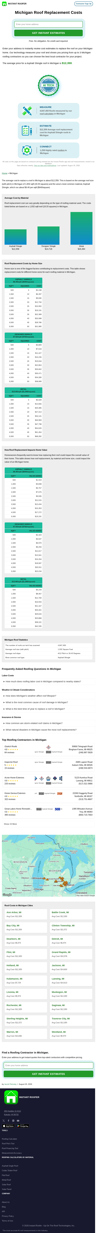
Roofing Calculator (9, 1139)
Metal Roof (6, 1180)
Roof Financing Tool (10, 1148)
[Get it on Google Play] (22, 1126)
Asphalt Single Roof (10, 1166)
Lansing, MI (58, 978)
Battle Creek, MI (60, 912)
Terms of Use (7, 1221)
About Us (6, 1202)
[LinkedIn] (13, 1120)
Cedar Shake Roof (9, 1170)
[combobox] (48, 24)
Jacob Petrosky (10, 1084)
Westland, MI (59, 1032)
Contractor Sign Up (84, 4)
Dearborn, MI (13, 939)
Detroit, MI (57, 939)
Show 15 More (10, 824)
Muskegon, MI (59, 992)
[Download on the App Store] (8, 1126)
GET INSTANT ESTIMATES (48, 33)
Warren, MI (12, 1032)
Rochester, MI (14, 1005)
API (3, 1211)
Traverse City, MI (61, 1018)
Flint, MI (11, 952)
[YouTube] (18, 1120)
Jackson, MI (58, 965)
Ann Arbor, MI (14, 912)
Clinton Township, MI (63, 925)
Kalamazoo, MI (14, 978)
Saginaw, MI (58, 1005)
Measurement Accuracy (12, 1153)
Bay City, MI (13, 925)
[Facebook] (8, 1120)
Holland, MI (13, 965)
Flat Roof (5, 1175)
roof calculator (47, 114)
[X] (3, 1120)
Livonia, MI (12, 992)
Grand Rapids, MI (61, 952)
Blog (4, 1207)
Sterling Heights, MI (17, 1018)
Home (4, 173)
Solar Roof (6, 1184)
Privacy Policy (8, 1216)
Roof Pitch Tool (8, 1143)
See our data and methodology (45, 165)
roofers (61, 150)
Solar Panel (6, 1189)
